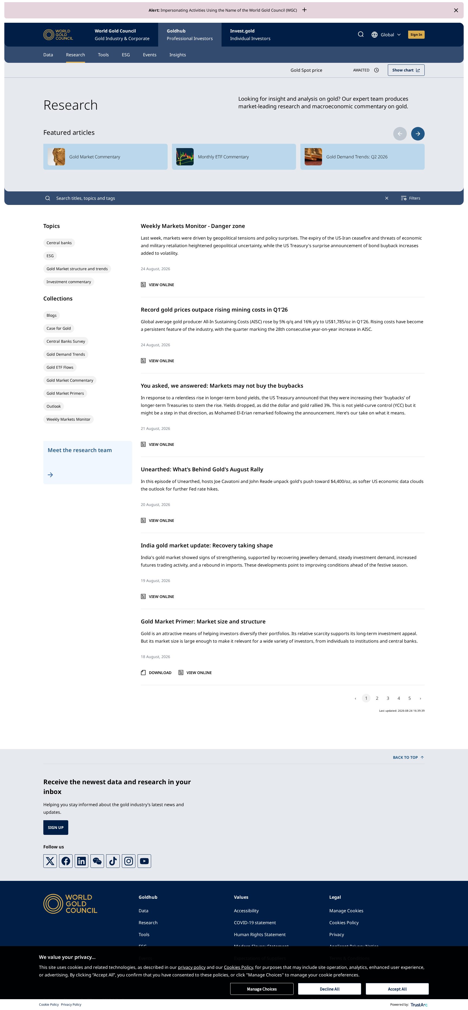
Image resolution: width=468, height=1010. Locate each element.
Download (160, 672)
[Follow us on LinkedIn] (81, 861)
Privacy (336, 934)
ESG (126, 55)
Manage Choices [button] (262, 989)
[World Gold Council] (58, 34)
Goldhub (190, 34)
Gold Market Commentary (70, 380)
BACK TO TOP (405, 757)
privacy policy (192, 967)
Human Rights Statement (260, 934)
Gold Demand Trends (66, 354)
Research (75, 55)
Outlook (54, 406)
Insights (178, 55)
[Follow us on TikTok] (113, 861)
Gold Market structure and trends (77, 268)
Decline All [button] (330, 989)
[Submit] (47, 198)
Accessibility (246, 911)
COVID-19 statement (255, 923)
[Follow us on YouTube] (144, 861)
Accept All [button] (397, 989)
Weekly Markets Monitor (68, 419)
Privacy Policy (71, 1004)
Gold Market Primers (65, 393)
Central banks (59, 242)
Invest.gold (250, 34)
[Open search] (361, 35)
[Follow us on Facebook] (66, 861)
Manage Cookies (346, 911)
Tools (103, 55)
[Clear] (386, 198)
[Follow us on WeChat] (97, 861)
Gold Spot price (306, 70)
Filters (414, 198)
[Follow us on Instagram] (128, 861)
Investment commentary (69, 281)
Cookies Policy (344, 923)
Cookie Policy (49, 1004)
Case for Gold (59, 328)
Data (48, 55)
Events (150, 55)
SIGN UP (56, 827)
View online (161, 284)
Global (387, 35)
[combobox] (217, 198)
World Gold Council (122, 34)
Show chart (403, 70)
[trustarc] (419, 1004)
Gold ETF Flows (60, 367)
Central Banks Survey (66, 341)
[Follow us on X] (50, 861)
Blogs (52, 315)
